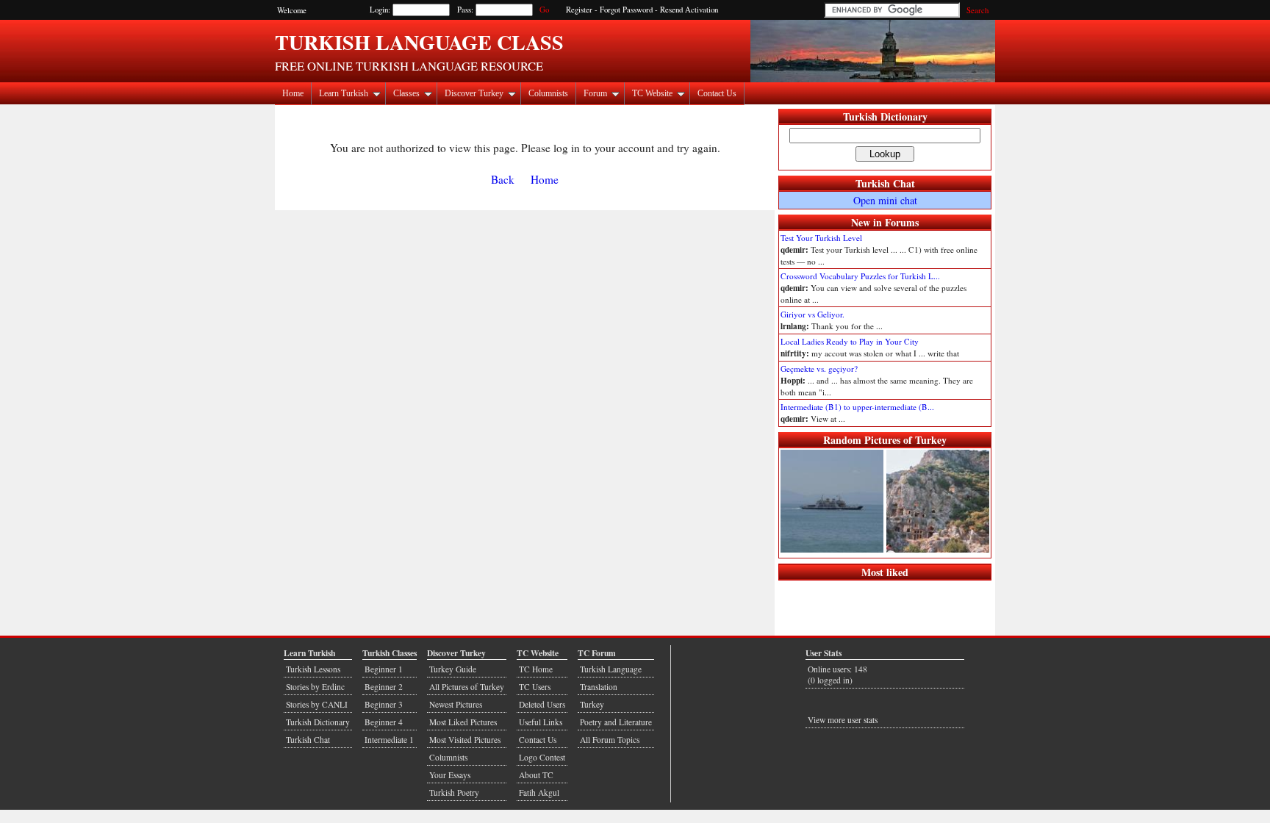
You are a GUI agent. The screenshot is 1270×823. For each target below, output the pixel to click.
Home (293, 93)
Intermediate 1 (389, 739)
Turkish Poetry (454, 792)
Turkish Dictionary (885, 116)
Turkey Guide (452, 669)
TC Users (534, 686)
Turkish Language (611, 669)
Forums (902, 222)
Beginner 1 (384, 669)
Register (579, 9)
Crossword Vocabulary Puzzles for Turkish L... (860, 275)
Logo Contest (542, 757)
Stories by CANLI (317, 704)
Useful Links (540, 721)
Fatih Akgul (539, 792)
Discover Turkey (474, 93)
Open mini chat (885, 200)
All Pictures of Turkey (466, 686)
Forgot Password (626, 9)
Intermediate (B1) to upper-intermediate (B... (857, 406)
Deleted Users (542, 704)
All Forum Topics (609, 739)
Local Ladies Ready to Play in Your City (850, 341)
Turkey (592, 704)
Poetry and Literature (616, 721)
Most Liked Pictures (463, 721)
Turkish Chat (885, 183)
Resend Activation (689, 9)
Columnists (548, 93)
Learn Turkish (343, 93)
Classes (406, 93)
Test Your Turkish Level (821, 237)
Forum (595, 93)
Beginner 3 (384, 704)
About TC (536, 774)
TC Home (536, 669)
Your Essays (449, 774)
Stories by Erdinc (315, 686)
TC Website (652, 93)
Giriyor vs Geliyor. (812, 314)
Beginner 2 (384, 686)
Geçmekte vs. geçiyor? (819, 368)
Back (502, 179)
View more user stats (843, 719)
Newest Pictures (455, 704)
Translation (598, 686)
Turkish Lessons (313, 669)
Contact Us (716, 93)
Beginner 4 (384, 721)
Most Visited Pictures (465, 739)
